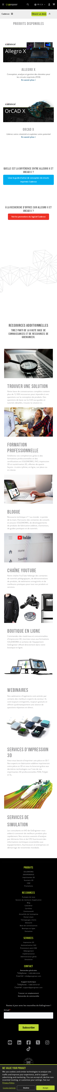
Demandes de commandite (28, 996)
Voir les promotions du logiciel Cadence (28, 216)
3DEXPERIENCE (28, 875)
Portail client (28, 917)
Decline (26, 1088)
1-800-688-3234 (34, 973)
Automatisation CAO (28, 945)
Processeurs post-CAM (28, 948)
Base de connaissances (28, 926)
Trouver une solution (13, 350)
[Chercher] (27, 4)
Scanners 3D (28, 880)
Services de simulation (14, 780)
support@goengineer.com (32, 987)
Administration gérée (29, 957)
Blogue (7, 476)
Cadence (6, 14)
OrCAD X (28, 98)
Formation (28, 931)
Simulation (29, 959)
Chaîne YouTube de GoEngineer (18, 534)
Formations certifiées (13, 408)
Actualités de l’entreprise (28, 914)
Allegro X (28, 38)
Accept (45, 1088)
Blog (28, 903)
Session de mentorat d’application (28, 900)
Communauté (28, 911)
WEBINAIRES (9, 653)
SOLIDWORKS (28, 872)
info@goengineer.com (33, 976)
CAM (28, 883)
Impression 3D (28, 942)
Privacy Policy (8, 1082)
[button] (39, 4)
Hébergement (28, 951)
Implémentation (28, 954)
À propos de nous (28, 897)
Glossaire (28, 923)
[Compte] (49, 4)
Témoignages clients (28, 920)
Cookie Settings (9, 1088)
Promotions (28, 886)
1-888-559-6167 (34, 985)
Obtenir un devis (39, 14)
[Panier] (54, 4)
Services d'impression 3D (15, 713)
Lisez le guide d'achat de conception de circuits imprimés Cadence (28, 179)
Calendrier (28, 906)
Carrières (28, 908)
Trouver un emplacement (28, 993)
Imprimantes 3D (28, 877)
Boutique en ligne (11, 595)
